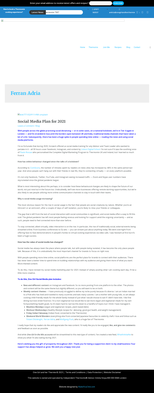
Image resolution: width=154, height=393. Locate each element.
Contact (137, 47)
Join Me (106, 47)
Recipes (118, 47)
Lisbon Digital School (90, 149)
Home (82, 47)
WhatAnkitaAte (124, 334)
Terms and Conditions (75, 372)
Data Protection (94, 372)
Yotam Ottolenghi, (34, 319)
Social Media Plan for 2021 (42, 121)
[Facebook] (137, 12)
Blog (128, 47)
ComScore (35, 168)
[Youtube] (147, 12)
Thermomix (93, 47)
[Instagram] (142, 12)
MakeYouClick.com (86, 386)
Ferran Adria (49, 319)
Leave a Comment (26, 126)
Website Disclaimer (112, 372)
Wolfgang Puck (67, 319)
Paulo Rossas (26, 152)
